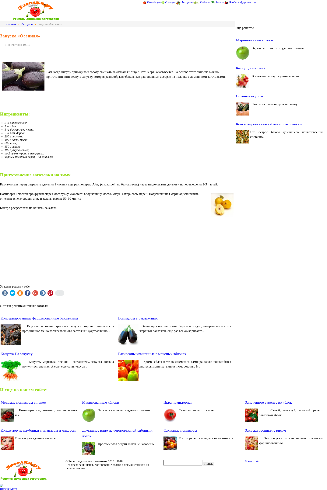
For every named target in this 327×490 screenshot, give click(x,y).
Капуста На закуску (17, 354)
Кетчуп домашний (250, 68)
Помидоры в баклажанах (138, 318)
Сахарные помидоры (180, 430)
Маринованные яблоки (254, 40)
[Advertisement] (113, 245)
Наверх (250, 461)
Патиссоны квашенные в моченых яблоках (152, 354)
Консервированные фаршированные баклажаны (39, 318)
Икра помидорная (178, 402)
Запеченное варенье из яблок (268, 402)
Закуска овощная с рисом (265, 430)
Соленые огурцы (249, 96)
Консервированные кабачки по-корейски (269, 124)
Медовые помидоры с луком (23, 402)
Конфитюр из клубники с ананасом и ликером (38, 430)
